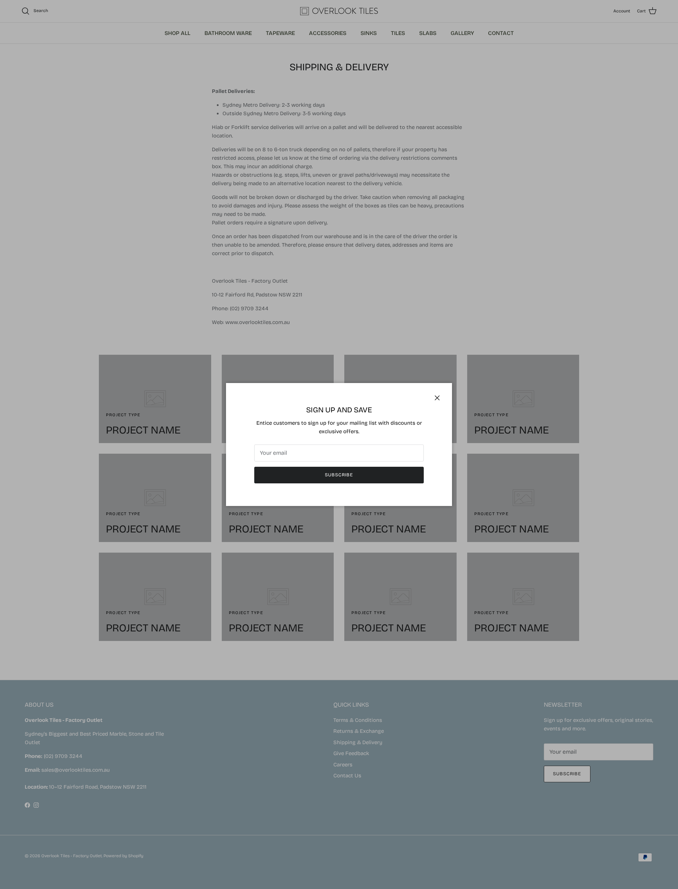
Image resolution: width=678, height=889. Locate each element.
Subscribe (339, 475)
